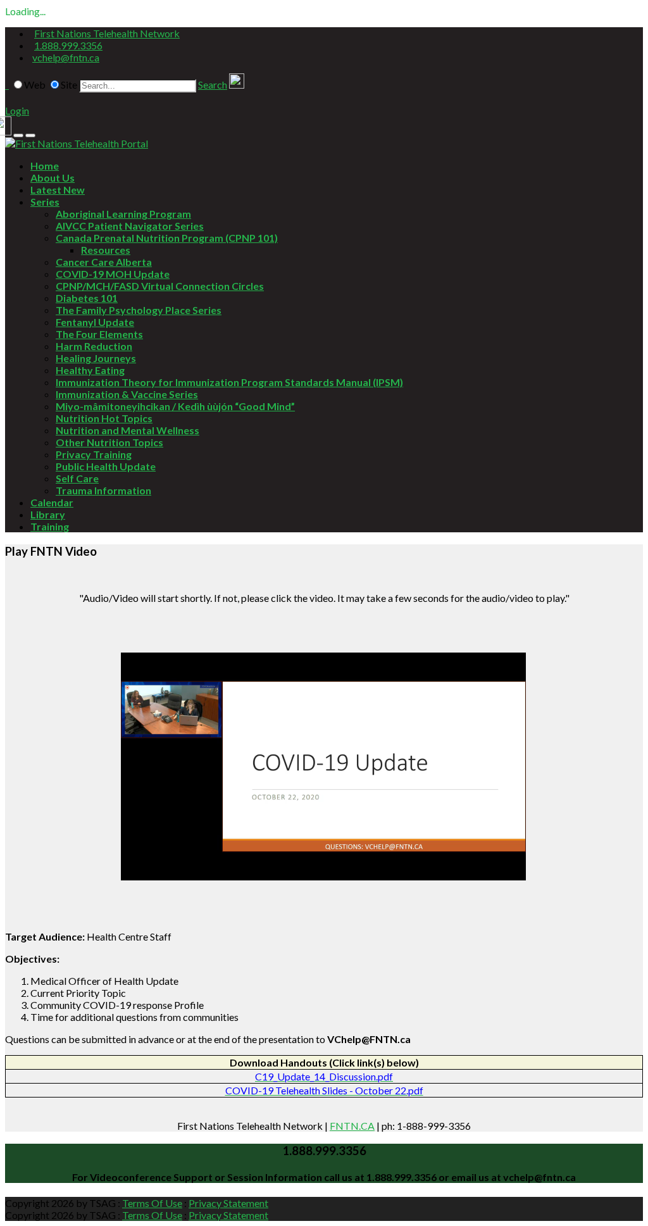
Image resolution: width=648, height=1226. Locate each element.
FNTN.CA (352, 1126)
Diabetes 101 (87, 298)
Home (44, 166)
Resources (105, 250)
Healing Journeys (96, 358)
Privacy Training (94, 454)
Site (69, 84)
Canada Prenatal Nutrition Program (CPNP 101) (167, 238)
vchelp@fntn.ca (65, 57)
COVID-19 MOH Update (113, 274)
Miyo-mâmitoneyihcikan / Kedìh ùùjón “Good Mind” (175, 406)
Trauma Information (103, 490)
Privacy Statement (228, 1203)
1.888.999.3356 (68, 45)
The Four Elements (99, 334)
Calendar (51, 502)
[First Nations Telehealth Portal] (76, 143)
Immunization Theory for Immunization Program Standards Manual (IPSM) (229, 382)
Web (35, 84)
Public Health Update (106, 466)
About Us (52, 178)
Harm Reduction (94, 346)
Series (44, 202)
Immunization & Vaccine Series (127, 394)
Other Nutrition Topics (109, 442)
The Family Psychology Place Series (138, 310)
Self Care (77, 478)
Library (47, 514)
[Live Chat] (236, 84)
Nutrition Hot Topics (104, 418)
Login (17, 110)
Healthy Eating (90, 370)
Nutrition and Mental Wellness (127, 430)
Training (49, 526)
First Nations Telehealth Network (107, 33)
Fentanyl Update (95, 322)
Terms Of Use (152, 1203)
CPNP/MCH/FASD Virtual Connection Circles (160, 286)
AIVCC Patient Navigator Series (130, 226)
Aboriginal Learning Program (123, 214)
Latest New (57, 190)
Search (212, 84)
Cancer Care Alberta (104, 262)
